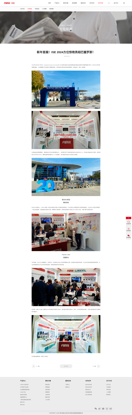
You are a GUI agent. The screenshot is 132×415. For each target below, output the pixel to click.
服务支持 (83, 3)
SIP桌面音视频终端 (24, 389)
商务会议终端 (23, 394)
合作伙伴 (91, 3)
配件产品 (22, 402)
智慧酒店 (47, 387)
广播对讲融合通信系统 (25, 399)
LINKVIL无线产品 (24, 384)
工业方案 (47, 399)
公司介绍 (22, 8)
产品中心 (57, 3)
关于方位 (100, 3)
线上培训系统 (88, 394)
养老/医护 (47, 389)
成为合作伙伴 (88, 384)
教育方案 (47, 397)
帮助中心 (67, 387)
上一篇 (37, 366)
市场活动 (37, 8)
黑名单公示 (88, 389)
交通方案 (47, 394)
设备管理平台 (23, 397)
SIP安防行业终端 (24, 387)
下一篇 (94, 366)
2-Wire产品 (23, 392)
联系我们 (52, 8)
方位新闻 (30, 8)
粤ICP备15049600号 (65, 413)
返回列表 (66, 366)
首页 (49, 3)
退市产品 (22, 404)
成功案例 (74, 3)
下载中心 (67, 384)
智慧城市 (47, 392)
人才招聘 (44, 8)
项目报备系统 (88, 392)
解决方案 (65, 3)
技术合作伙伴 (88, 387)
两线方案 (47, 384)
